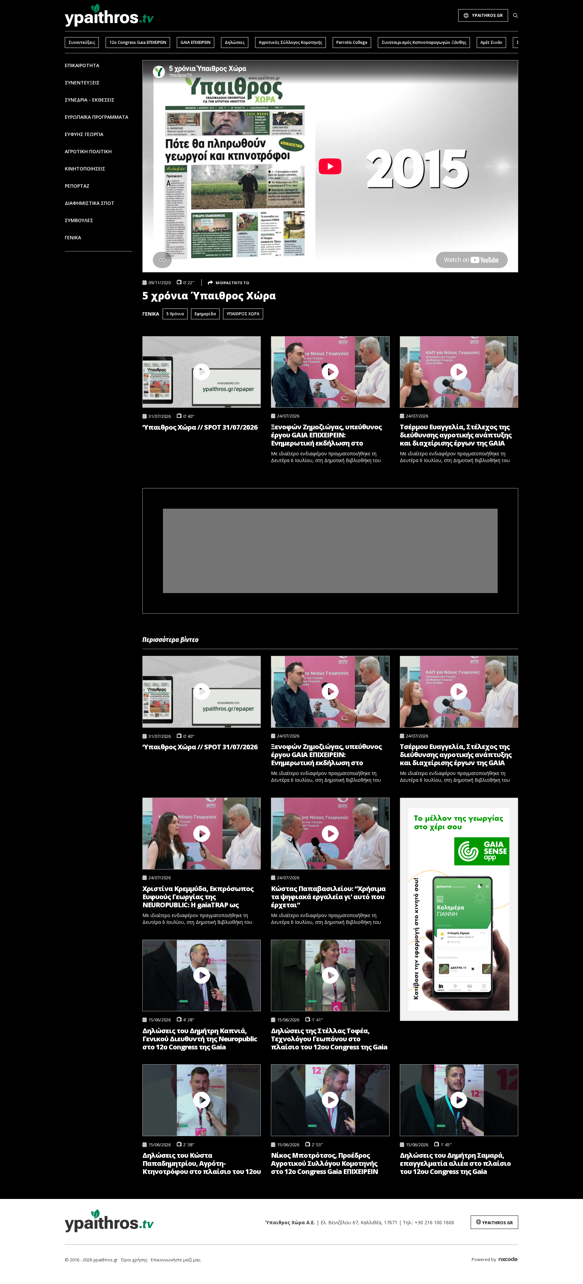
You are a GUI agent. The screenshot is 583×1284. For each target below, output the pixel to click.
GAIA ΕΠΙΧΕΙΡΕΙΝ (196, 42)
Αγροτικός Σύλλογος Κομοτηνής (290, 42)
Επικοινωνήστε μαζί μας (175, 1260)
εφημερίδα (205, 314)
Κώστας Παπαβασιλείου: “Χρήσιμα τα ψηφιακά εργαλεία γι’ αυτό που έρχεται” (328, 897)
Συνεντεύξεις (81, 42)
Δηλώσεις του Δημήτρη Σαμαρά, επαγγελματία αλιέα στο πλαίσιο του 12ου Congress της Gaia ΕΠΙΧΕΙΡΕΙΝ (455, 1163)
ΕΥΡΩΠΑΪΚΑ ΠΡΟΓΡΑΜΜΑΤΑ (96, 117)
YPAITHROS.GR (487, 15)
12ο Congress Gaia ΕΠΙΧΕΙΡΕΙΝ (137, 42)
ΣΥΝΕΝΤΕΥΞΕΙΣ (82, 82)
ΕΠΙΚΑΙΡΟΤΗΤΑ (82, 65)
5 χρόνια (175, 314)
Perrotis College (351, 42)
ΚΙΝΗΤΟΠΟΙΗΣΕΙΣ (85, 168)
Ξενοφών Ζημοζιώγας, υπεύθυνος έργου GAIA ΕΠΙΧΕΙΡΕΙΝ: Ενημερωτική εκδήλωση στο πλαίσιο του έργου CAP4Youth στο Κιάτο (327, 435)
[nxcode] (508, 1260)
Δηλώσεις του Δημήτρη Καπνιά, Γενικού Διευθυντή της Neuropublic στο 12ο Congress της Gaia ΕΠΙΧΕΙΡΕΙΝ (199, 1039)
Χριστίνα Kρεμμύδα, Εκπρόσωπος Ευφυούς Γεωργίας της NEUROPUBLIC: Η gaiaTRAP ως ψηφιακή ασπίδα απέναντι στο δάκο (197, 897)
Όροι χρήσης (134, 1260)
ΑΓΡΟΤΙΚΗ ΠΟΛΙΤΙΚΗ (88, 151)
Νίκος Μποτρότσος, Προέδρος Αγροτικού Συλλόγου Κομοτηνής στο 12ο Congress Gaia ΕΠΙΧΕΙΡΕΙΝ (324, 1163)
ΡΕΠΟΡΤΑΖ (77, 186)
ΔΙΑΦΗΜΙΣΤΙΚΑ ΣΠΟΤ (89, 203)
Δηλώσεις (235, 42)
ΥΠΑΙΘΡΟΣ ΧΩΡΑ (243, 314)
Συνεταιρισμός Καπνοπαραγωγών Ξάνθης (424, 42)
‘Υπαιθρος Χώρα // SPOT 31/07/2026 (199, 427)
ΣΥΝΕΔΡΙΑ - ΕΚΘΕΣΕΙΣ (89, 100)
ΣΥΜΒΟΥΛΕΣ (79, 220)
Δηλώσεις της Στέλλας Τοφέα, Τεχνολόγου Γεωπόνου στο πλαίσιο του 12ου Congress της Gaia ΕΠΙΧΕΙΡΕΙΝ (329, 1039)
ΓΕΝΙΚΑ (73, 237)
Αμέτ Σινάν (491, 42)
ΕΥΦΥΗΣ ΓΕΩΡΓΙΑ (84, 134)
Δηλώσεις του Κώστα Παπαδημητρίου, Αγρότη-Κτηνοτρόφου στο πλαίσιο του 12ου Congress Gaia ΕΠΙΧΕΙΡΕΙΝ (201, 1163)
